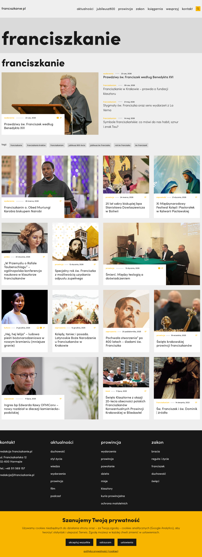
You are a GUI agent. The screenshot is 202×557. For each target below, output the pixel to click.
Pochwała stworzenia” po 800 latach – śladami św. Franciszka (124, 341)
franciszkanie (16, 145)
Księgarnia (155, 9)
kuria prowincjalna (113, 496)
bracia (156, 451)
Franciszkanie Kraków (36, 145)
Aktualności (85, 9)
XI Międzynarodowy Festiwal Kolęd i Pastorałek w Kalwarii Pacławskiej (175, 207)
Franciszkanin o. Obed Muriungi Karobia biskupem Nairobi (27, 209)
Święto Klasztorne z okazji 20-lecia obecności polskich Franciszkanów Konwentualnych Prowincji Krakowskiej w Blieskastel (126, 405)
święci (155, 481)
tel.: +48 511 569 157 (12, 468)
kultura (7, 328)
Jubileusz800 (106, 9)
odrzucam (105, 542)
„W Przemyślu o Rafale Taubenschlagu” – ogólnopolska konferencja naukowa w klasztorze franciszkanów (23, 270)
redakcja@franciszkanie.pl (17, 475)
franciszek (158, 466)
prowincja (110, 197)
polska (7, 257)
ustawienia (127, 542)
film (52, 488)
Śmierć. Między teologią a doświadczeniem (124, 276)
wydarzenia (9, 118)
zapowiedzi (161, 197)
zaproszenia (60, 328)
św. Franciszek (141, 145)
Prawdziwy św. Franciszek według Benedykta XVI (28, 126)
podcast (55, 496)
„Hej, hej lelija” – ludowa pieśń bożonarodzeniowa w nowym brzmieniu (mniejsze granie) (24, 339)
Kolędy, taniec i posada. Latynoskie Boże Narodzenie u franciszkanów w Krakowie (75, 339)
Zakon (140, 9)
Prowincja (125, 9)
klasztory (107, 488)
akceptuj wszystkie (79, 542)
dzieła (105, 473)
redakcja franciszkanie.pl (16, 451)
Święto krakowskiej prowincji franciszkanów (174, 343)
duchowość (57, 451)
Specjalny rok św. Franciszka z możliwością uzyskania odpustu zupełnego (75, 274)
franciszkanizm (109, 85)
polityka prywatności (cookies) (101, 551)
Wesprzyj (172, 9)
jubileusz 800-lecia (77, 145)
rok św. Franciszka (122, 145)
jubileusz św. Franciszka (100, 145)
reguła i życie (160, 459)
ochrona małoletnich (114, 503)
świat (108, 391)
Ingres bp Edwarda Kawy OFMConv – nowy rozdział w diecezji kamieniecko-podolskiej (32, 409)
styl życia (56, 459)
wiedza (55, 466)
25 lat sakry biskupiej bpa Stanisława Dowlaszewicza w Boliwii (125, 207)
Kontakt (187, 9)
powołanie (108, 466)
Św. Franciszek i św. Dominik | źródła (176, 410)
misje (104, 481)
